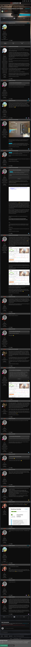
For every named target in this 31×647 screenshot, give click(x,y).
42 (20, 18)
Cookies (20, 638)
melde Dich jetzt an (25, 623)
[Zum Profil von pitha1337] (2, 11)
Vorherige (4, 18)
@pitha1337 (10, 143)
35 (9, 18)
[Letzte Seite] (26, 18)
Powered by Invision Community (15, 639)
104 (4, 305)
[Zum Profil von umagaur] (4, 154)
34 (8, 18)
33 (6, 18)
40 (17, 18)
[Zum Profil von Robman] (4, 353)
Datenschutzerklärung (16, 638)
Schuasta (20, 456)
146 (4, 243)
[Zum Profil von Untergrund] (4, 490)
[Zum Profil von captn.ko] (4, 50)
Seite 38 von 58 (28, 19)
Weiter (24, 18)
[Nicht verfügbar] (19, 254)
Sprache (11, 638)
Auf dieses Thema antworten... (10, 628)
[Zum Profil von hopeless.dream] (4, 505)
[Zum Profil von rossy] (4, 317)
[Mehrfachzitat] (9, 40)
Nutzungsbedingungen (14, 641)
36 (11, 18)
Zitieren (11, 40)
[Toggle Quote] (9, 331)
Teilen (23, 11)
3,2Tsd (5, 31)
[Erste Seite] (1, 18)
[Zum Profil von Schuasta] (4, 84)
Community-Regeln (26, 641)
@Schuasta (10, 152)
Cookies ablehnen (11, 645)
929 (4, 357)
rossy (19, 331)
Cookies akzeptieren (4, 645)
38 (14, 18)
